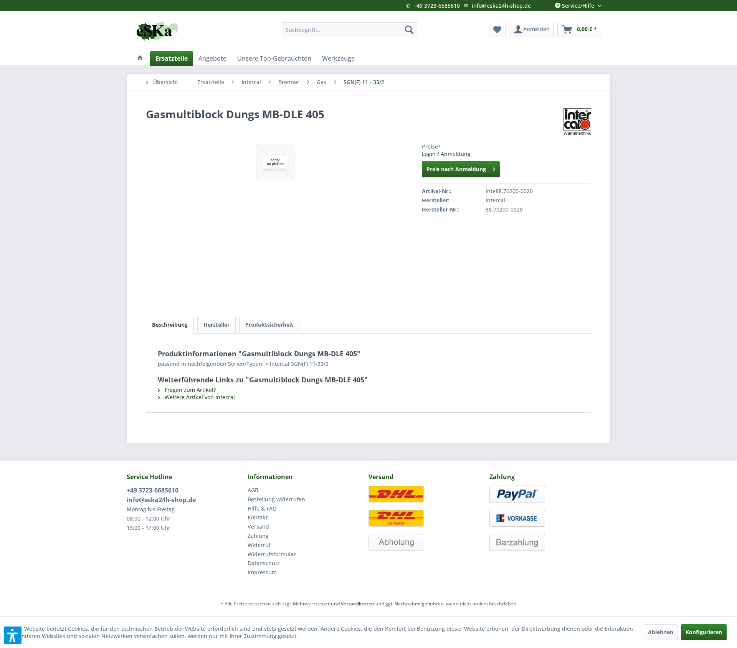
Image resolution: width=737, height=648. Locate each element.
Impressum (262, 572)
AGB (253, 490)
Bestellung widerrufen (276, 499)
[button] (12, 635)
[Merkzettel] (497, 29)
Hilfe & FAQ (262, 508)
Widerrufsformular (272, 554)
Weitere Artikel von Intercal (199, 397)
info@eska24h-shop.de (501, 5)
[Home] (140, 58)
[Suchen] (409, 29)
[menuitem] (349, 29)
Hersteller (216, 324)
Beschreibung (170, 324)
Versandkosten (357, 603)
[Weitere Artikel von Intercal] (577, 121)
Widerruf (259, 545)
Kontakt (258, 517)
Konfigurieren (704, 632)
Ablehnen (660, 632)
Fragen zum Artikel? (189, 389)
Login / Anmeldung (446, 153)
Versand (258, 526)
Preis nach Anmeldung (456, 169)
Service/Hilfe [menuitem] (578, 4)
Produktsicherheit (269, 324)
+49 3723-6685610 (436, 5)
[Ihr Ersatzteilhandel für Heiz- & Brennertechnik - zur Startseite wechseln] (157, 31)
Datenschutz (264, 563)
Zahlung (258, 535)
